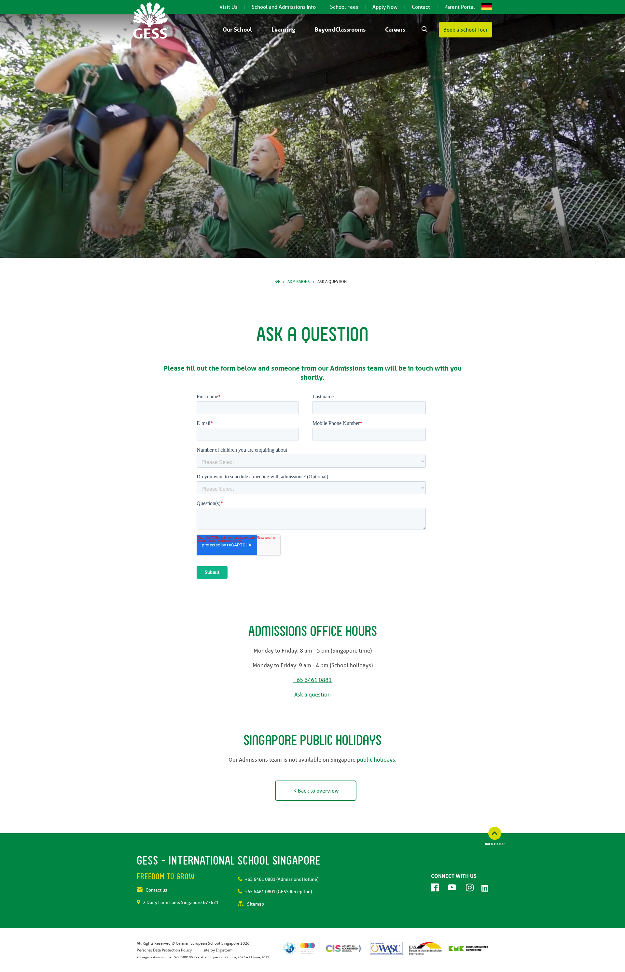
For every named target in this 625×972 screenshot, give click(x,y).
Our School (237, 29)
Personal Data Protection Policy (164, 950)
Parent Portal (459, 6)
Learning (283, 29)
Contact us (156, 890)
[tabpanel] (312, 136)
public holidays (376, 759)
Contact (421, 6)
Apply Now (384, 6)
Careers (395, 29)
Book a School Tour (465, 29)
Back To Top (495, 843)
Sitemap (255, 904)
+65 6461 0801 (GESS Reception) (278, 892)
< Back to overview (316, 790)
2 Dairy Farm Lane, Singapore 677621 (180, 902)
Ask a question (312, 694)
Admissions (298, 281)
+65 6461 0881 (312, 679)
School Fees (344, 6)
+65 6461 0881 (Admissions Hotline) (281, 879)
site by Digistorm (217, 950)
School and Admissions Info (284, 6)
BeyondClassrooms (340, 29)
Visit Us (228, 6)
